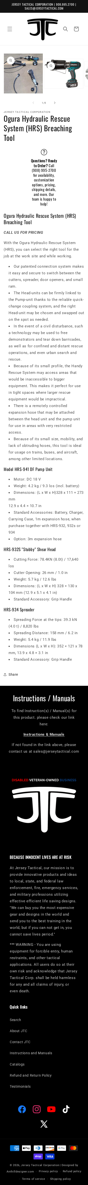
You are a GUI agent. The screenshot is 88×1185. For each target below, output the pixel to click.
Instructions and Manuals (31, 1053)
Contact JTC (20, 1042)
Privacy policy (48, 1171)
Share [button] (13, 674)
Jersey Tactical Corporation (40, 1165)
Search (15, 1020)
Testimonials (20, 1086)
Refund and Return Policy (31, 1075)
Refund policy (72, 1171)
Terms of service (33, 1179)
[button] (9, 29)
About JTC (18, 1031)
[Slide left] (33, 102)
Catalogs (17, 1064)
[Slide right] (54, 102)
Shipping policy (60, 1179)
